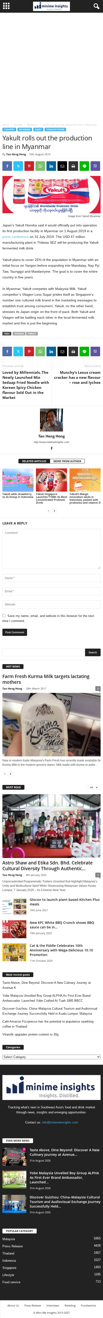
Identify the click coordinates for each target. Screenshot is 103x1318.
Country (18, 124)
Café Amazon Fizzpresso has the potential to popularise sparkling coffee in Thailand (47, 1024)
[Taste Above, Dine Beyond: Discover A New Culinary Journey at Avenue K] (14, 1157)
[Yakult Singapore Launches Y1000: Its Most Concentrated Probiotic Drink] (51, 480)
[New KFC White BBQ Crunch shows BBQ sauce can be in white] (14, 929)
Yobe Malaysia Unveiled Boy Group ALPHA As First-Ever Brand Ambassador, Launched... (64, 1177)
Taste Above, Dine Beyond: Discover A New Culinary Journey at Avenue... (64, 1152)
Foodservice (88, 1305)
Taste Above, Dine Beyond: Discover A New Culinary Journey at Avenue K (46, 985)
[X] (18, 166)
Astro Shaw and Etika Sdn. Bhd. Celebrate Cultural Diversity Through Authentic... (47, 866)
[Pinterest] (29, 166)
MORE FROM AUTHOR (67, 461)
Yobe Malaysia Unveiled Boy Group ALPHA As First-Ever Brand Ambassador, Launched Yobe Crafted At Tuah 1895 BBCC (46, 998)
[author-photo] (51, 420)
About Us (13, 1305)
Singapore (9, 1268)
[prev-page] (48, 510)
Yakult (32, 333)
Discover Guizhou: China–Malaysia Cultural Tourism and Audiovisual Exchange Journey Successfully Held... (65, 1202)
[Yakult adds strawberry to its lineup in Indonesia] (18, 480)
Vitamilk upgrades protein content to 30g (30, 1034)
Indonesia (9, 1260)
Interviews (52, 1305)
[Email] (62, 166)
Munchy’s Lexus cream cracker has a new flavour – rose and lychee (77, 377)
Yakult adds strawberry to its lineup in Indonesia (17, 495)
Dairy (38, 129)
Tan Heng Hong (16, 154)
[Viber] (95, 166)
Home (5, 124)
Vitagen (19, 333)
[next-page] (54, 510)
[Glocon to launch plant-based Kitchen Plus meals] (14, 906)
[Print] (73, 166)
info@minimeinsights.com (60, 1122)
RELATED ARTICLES (34, 461)
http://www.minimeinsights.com (51, 442)
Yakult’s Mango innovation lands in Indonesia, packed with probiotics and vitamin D (85, 498)
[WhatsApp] (40, 166)
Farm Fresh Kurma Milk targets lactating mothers (46, 679)
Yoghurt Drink (55, 129)
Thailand (8, 1253)
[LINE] (84, 166)
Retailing (70, 1305)
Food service (11, 1282)
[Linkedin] (51, 166)
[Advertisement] (51, 66)
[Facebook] (7, 166)
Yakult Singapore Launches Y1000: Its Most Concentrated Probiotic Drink (51, 498)
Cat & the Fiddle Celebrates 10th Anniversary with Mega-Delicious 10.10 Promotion (61, 950)
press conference (16, 237)
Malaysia (8, 1239)
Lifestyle (8, 1275)
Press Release (12, 1246)
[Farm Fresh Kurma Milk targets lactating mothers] (51, 724)
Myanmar (32, 124)
